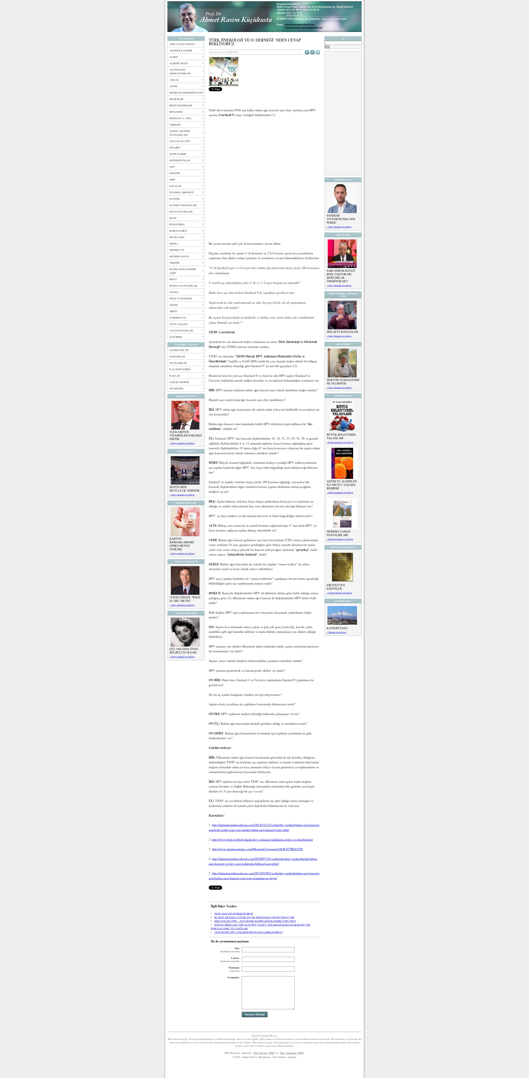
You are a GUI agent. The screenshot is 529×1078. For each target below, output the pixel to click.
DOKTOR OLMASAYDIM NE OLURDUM (343, 381)
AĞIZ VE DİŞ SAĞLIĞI (181, 44)
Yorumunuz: (233, 977)
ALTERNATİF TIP (179, 350)
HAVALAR (175, 185)
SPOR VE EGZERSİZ (180, 298)
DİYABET (174, 147)
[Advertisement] (264, 151)
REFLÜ (173, 279)
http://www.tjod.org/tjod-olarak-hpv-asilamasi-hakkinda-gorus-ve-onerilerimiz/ (262, 839)
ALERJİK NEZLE (178, 63)
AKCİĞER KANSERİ (180, 50)
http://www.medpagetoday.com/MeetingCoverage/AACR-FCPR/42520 (257, 849)
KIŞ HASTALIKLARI (180, 211)
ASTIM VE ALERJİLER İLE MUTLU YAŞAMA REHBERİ (342, 484)
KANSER (174, 198)
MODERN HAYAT (179, 256)
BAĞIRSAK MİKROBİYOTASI (185, 92)
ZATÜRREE (175, 336)
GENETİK (174, 173)
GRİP (172, 179)
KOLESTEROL (177, 224)
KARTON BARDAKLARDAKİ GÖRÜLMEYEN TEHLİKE (182, 544)
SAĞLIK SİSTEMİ (179, 382)
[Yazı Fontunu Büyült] (307, 51)
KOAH (172, 217)
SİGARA (174, 292)
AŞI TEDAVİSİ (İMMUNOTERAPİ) (180, 71)
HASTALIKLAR (178, 362)
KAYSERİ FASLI (337, 628)
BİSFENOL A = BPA (180, 118)
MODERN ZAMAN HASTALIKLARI (338, 533)
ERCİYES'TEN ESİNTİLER (336, 587)
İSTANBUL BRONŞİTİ (181, 192)
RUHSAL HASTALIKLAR (183, 285)
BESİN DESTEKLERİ (180, 105)
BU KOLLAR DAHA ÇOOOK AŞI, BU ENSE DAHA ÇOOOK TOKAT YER (254, 917)
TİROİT (173, 311)
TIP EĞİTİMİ (176, 388)
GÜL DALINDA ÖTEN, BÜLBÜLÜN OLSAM (184, 650)
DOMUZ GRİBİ (177, 153)
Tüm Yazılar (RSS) (264, 1053)
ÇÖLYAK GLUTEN (179, 141)
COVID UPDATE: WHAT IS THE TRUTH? (185, 599)
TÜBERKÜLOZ (177, 317)
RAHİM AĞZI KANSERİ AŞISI (182, 270)
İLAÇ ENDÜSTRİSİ (179, 369)
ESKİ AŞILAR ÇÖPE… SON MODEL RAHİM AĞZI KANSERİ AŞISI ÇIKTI (255, 921)
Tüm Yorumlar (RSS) (292, 1053)
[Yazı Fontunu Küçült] (312, 51)
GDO (172, 166)
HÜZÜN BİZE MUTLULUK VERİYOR (184, 488)
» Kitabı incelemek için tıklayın (340, 442)
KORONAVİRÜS (178, 230)
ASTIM (173, 86)
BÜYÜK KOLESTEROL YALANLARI (341, 436)
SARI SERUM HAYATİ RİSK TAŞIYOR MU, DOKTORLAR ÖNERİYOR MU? (341, 276)
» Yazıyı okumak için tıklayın (182, 443)
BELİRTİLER (176, 99)
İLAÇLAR (174, 375)
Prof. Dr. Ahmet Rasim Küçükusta (264, 16)
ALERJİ (173, 56)
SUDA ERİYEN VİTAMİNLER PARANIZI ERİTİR (186, 435)
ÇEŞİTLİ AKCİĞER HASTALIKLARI (179, 132)
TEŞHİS (173, 304)
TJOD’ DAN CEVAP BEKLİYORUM (233, 913)
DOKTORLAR (177, 356)
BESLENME (175, 111)
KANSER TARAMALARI (183, 205)
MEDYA (173, 243)
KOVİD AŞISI (176, 237)
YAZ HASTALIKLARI (181, 330)
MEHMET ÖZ (176, 249)
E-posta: (230, 959)
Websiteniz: (234, 969)
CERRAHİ (174, 124)
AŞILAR (174, 79)
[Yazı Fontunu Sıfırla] (318, 51)
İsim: (230, 950)
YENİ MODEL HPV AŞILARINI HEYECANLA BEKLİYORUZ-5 (248, 932)
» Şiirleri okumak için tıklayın (339, 592)
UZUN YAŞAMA (178, 324)
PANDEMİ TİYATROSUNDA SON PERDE (341, 218)
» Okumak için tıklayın (336, 632)
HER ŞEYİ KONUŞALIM (342, 332)
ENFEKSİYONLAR (179, 160)
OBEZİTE (174, 262)
